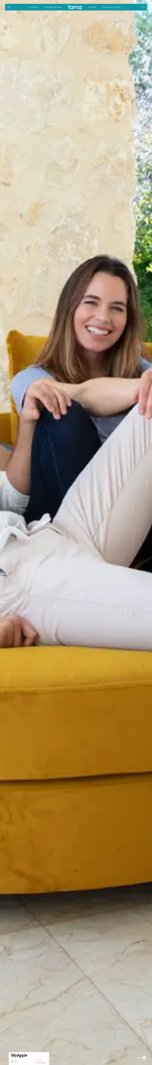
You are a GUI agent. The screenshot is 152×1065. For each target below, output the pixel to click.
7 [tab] (82, 1053)
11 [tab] (102, 1053)
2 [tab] (59, 1053)
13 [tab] (111, 1053)
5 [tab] (73, 1053)
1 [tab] (54, 1053)
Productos (33, 7)
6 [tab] (78, 1053)
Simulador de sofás (53, 7)
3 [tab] (63, 1053)
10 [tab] (97, 1053)
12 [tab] (106, 1053)
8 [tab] (87, 1053)
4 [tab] (68, 1053)
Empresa (92, 7)
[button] (143, 7)
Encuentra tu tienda (112, 7)
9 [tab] (92, 1053)
